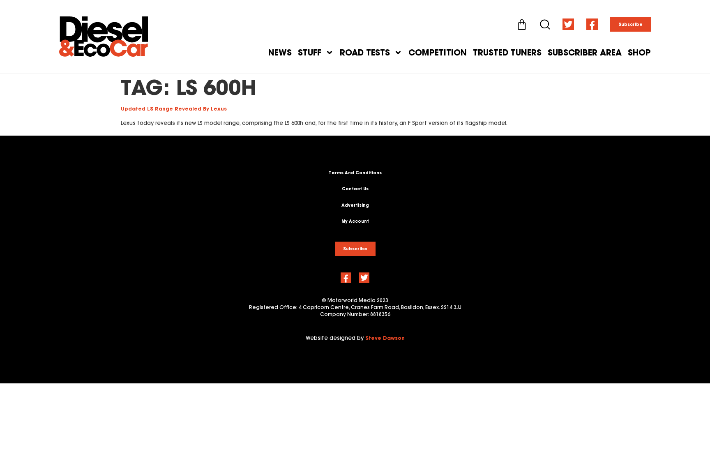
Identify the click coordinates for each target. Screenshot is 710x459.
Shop (639, 52)
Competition (437, 52)
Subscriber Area (585, 52)
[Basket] (522, 24)
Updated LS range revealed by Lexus (174, 109)
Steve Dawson (385, 338)
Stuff (309, 52)
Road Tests (365, 52)
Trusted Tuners (507, 52)
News (280, 52)
